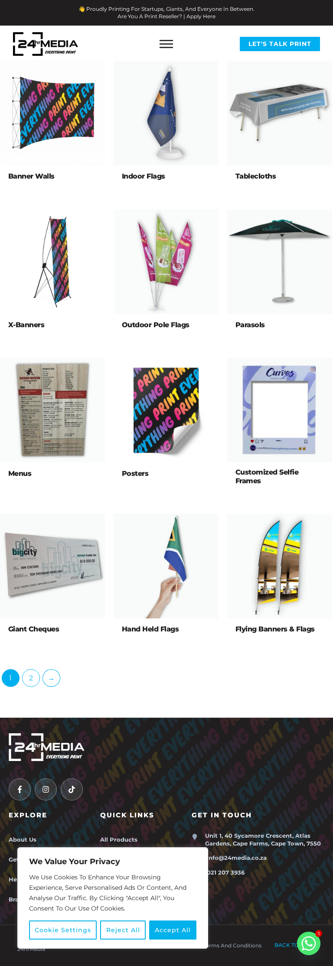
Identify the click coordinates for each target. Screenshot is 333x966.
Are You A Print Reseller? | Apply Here (166, 16)
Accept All (173, 930)
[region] (112, 898)
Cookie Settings (63, 930)
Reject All (123, 930)
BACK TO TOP (295, 945)
